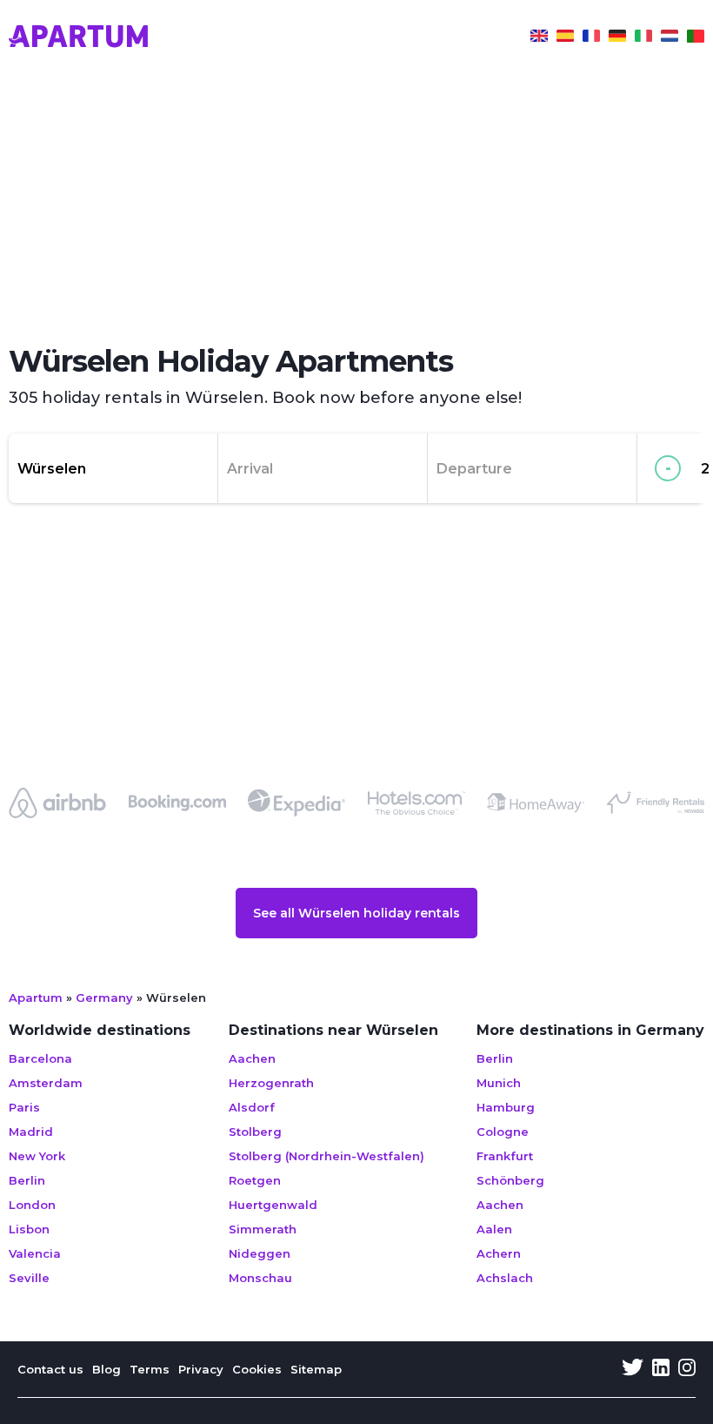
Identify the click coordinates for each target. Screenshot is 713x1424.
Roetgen (255, 1180)
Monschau (260, 1278)
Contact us (50, 1369)
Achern (498, 1253)
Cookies (257, 1369)
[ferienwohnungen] (617, 38)
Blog (106, 1369)
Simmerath (263, 1229)
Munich (498, 1083)
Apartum (36, 997)
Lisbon (29, 1229)
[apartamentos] (695, 38)
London (32, 1205)
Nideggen (259, 1253)
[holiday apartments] (539, 38)
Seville (29, 1278)
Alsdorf (252, 1107)
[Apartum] (78, 38)
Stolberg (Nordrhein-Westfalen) (326, 1156)
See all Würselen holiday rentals (356, 913)
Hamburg (505, 1107)
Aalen (494, 1229)
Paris (24, 1107)
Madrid (31, 1132)
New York (37, 1156)
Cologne (502, 1132)
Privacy (200, 1369)
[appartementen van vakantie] (669, 38)
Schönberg (510, 1180)
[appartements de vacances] (591, 38)
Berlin (27, 1180)
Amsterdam (46, 1083)
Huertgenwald (273, 1205)
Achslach (504, 1278)
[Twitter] (632, 1369)
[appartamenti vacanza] (643, 38)
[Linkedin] (661, 1369)
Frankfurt (504, 1156)
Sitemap (316, 1369)
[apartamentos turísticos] (565, 38)
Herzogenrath (271, 1083)
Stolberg (255, 1132)
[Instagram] (687, 1369)
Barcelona (40, 1058)
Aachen (252, 1058)
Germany (104, 997)
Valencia (35, 1253)
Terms (150, 1369)
